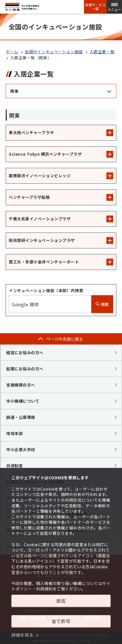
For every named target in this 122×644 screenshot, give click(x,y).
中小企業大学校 (20, 449)
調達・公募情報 (20, 417)
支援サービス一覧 (95, 6)
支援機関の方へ (20, 385)
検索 (104, 304)
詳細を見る (22, 635)
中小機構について (22, 401)
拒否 (61, 600)
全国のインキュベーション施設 (54, 51)
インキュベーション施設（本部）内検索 (46, 290)
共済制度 (14, 465)
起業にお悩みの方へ (24, 368)
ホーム (12, 51)
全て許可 (61, 621)
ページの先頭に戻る (64, 339)
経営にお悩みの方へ (24, 352)
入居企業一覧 (102, 51)
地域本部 (14, 433)
